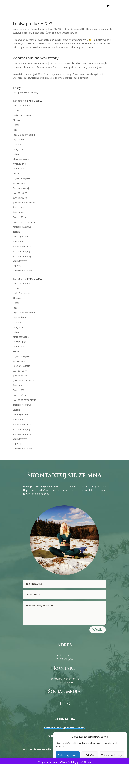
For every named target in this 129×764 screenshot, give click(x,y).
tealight (16, 231)
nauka (97, 63)
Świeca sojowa (53, 32)
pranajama (18, 168)
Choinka (17, 120)
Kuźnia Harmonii (39, 28)
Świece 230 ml (20, 212)
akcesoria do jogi (21, 105)
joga (15, 129)
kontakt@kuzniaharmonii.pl (64, 678)
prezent (28, 32)
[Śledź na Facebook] (61, 703)
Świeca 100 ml (20, 192)
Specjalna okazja (21, 188)
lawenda (17, 144)
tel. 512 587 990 (64, 682)
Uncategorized (69, 32)
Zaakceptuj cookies (67, 755)
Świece (56, 67)
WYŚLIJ (97, 630)
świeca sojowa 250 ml (24, 202)
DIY (83, 28)
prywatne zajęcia (21, 178)
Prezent (17, 173)
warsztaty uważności (23, 246)
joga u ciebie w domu (24, 134)
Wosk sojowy (20, 260)
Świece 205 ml (20, 207)
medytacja (18, 149)
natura (102, 28)
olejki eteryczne (21, 158)
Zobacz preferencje (112, 755)
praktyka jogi (19, 163)
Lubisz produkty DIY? (33, 23)
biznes (16, 110)
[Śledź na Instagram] (68, 703)
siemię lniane (19, 183)
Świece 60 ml (19, 217)
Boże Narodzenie (22, 115)
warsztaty (82, 67)
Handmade (91, 28)
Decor (16, 124)
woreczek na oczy (22, 256)
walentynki (18, 241)
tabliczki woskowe (22, 226)
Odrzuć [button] (87, 762)
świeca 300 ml (20, 197)
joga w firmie (19, 139)
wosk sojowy (95, 67)
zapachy (17, 265)
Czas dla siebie (72, 28)
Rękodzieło (38, 32)
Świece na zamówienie (24, 221)
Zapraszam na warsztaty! (36, 58)
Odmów (89, 755)
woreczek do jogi (21, 251)
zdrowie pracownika (23, 270)
